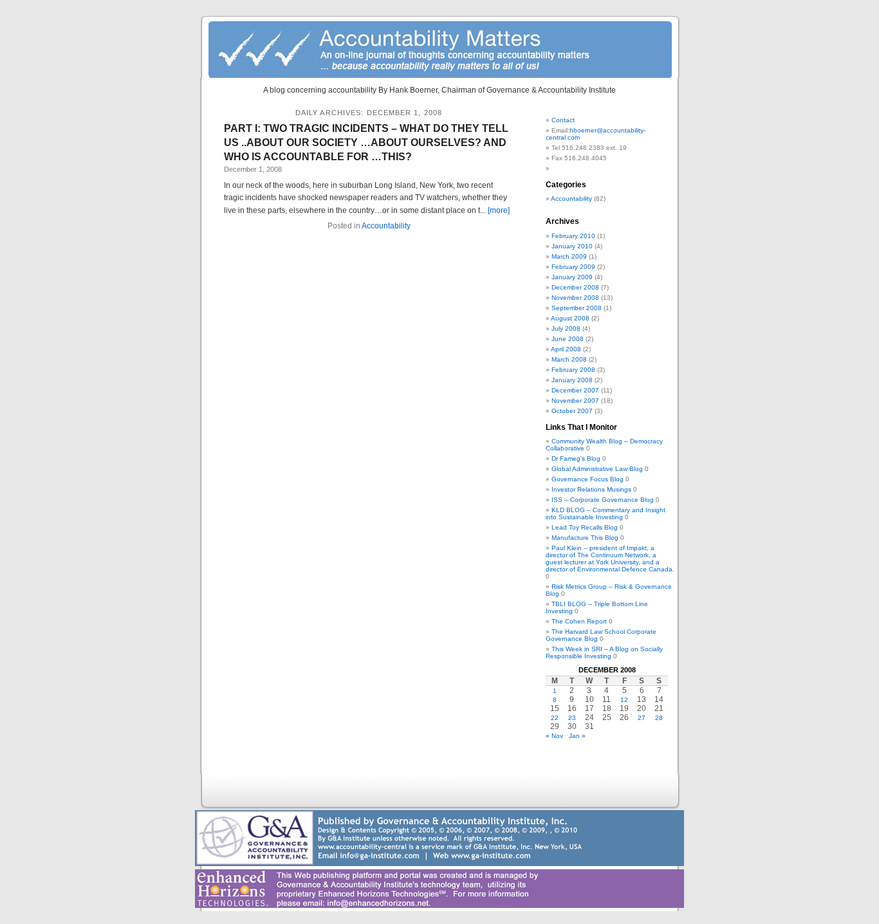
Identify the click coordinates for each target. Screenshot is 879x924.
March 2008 (569, 359)
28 (659, 717)
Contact (563, 120)
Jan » (577, 735)
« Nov (554, 735)
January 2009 (572, 277)
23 (572, 717)
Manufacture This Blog (584, 537)
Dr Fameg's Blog (575, 458)
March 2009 (569, 256)
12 (624, 699)
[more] (499, 210)
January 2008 (572, 379)
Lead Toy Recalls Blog (584, 527)
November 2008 (575, 297)
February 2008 (573, 369)
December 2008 (575, 287)
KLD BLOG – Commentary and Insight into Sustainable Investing (605, 513)
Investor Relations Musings (591, 489)
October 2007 (572, 410)
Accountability (386, 225)
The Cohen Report (579, 621)
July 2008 (565, 328)
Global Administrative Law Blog (597, 468)
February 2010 (573, 235)
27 (641, 717)
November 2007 (575, 400)
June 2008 (567, 338)
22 (555, 717)
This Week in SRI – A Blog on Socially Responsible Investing (604, 652)
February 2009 (573, 266)
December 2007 (575, 390)
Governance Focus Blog (587, 479)
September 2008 (576, 307)
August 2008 (570, 318)
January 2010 (572, 246)
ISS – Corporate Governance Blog (602, 499)
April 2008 (566, 349)
